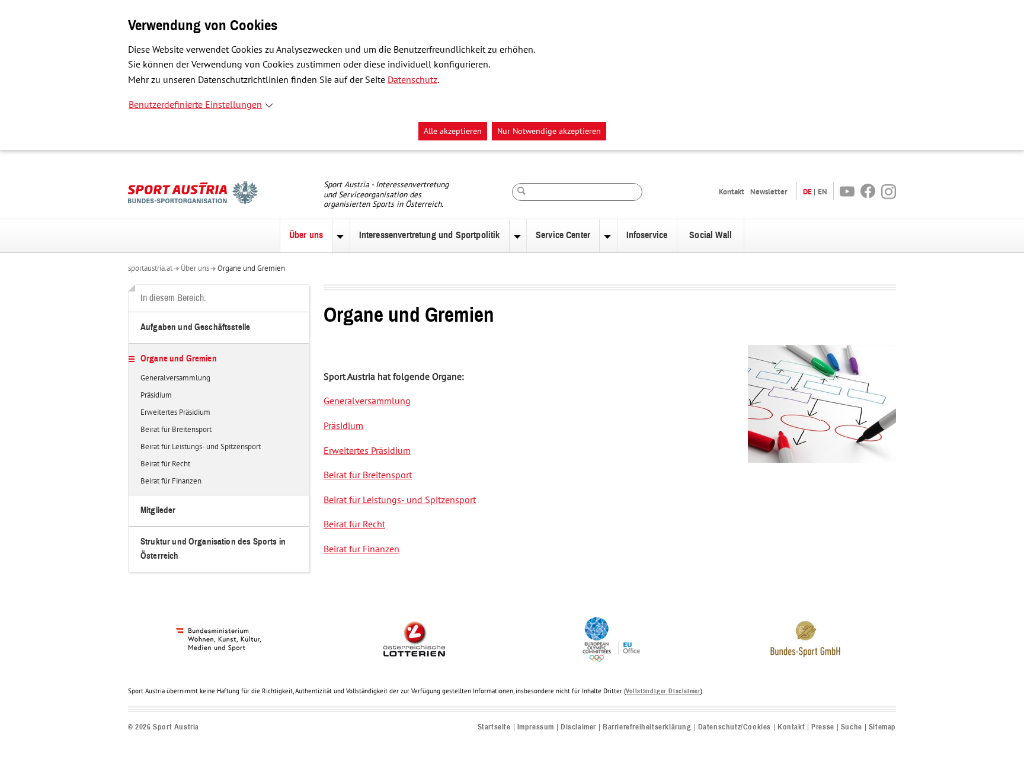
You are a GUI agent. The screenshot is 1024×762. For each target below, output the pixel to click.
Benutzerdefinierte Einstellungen (195, 105)
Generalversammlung (175, 378)
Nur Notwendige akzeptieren (549, 131)
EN (822, 192)
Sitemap (882, 727)
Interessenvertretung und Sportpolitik (429, 235)
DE (807, 192)
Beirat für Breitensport (176, 430)
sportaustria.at (150, 268)
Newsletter (769, 192)
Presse (822, 727)
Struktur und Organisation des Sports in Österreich (213, 549)
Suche (851, 727)
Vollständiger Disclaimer (663, 691)
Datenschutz (412, 80)
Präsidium (156, 396)
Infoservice (647, 235)
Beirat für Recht (165, 464)
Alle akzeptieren (453, 131)
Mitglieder (158, 510)
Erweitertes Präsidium (175, 413)
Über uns (306, 235)
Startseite (494, 727)
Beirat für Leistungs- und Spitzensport (200, 447)
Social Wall (710, 235)
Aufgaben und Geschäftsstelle (195, 327)
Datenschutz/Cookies (734, 727)
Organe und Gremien (251, 268)
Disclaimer (578, 727)
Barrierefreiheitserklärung (647, 727)
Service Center (563, 235)
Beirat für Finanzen (170, 482)
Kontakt (731, 192)
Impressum (535, 727)
